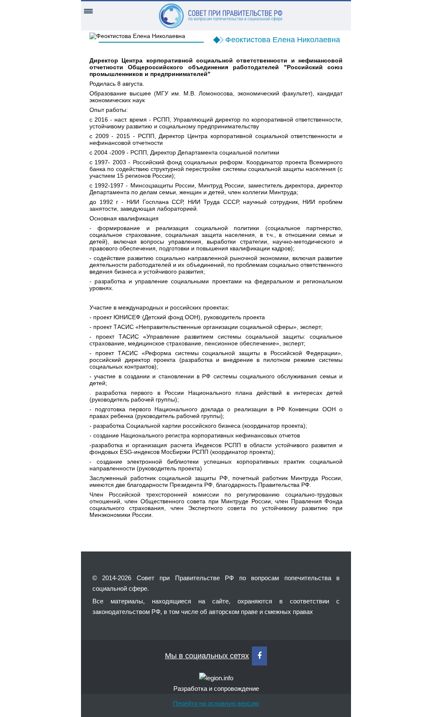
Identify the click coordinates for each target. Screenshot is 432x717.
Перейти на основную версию (216, 703)
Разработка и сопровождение (216, 688)
